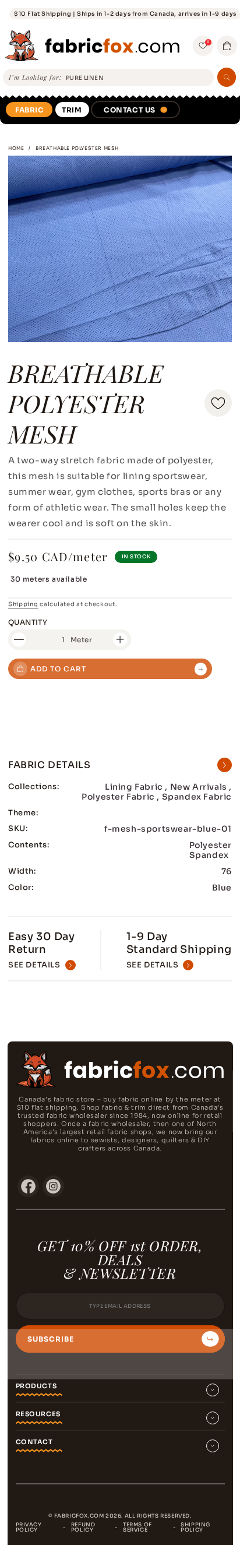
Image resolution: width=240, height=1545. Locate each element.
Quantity (27, 622)
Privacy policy (29, 1527)
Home (16, 148)
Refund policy (83, 1527)
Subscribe (50, 1339)
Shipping (23, 604)
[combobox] (137, 78)
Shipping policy (195, 1527)
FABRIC (29, 109)
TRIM (72, 109)
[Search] (227, 77)
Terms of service (137, 1527)
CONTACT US (130, 109)
